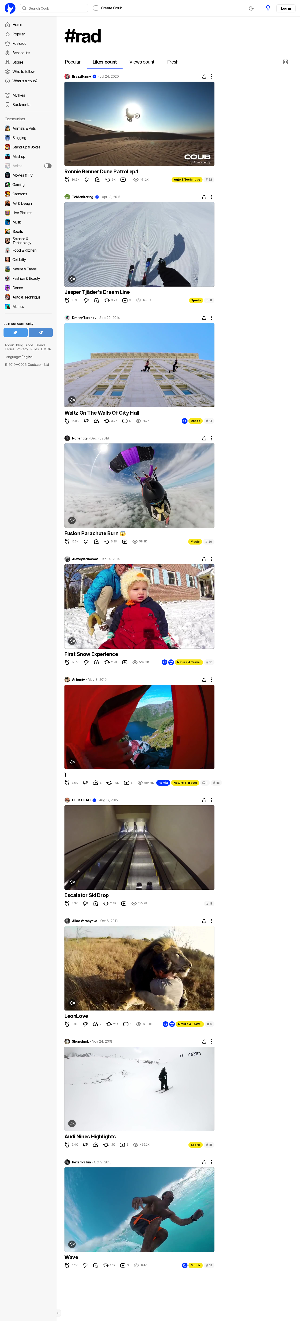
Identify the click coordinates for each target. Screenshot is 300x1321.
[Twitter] (16, 332)
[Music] (28, 222)
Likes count (105, 62)
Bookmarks (21, 104)
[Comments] (97, 179)
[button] (286, 62)
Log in (286, 8)
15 (209, 662)
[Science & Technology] (28, 241)
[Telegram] (41, 332)
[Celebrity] (28, 259)
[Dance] (28, 287)
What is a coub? (24, 81)
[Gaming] (28, 184)
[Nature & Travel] (28, 269)
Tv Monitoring (82, 197)
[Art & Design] (28, 203)
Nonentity (79, 438)
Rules (34, 349)
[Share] (204, 76)
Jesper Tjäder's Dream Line (97, 292)
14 (209, 421)
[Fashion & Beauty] (28, 278)
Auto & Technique (187, 179)
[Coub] (10, 8)
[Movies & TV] (28, 175)
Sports (196, 300)
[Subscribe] (48, 165)
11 (209, 300)
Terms (9, 349)
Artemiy (78, 679)
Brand (40, 345)
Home (17, 24)
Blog (19, 345)
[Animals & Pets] (28, 128)
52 (209, 180)
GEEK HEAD (81, 800)
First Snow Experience (91, 654)
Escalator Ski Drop (86, 895)
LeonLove (76, 1016)
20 (208, 542)
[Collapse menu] (58, 1313)
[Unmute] (72, 279)
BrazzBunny (81, 76)
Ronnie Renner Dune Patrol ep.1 (101, 171)
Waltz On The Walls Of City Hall (101, 413)
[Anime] (28, 165)
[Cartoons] (28, 194)
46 (216, 783)
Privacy (22, 349)
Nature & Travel (189, 662)
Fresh (173, 62)
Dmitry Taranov (84, 317)
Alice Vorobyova (84, 921)
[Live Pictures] (28, 212)
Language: (19, 357)
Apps (30, 345)
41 (209, 1145)
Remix (163, 782)
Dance (195, 421)
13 (209, 903)
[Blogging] (28, 137)
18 (209, 1265)
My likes (18, 95)
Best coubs (21, 52)
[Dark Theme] (251, 8)
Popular (18, 34)
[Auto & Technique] (28, 297)
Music (195, 541)
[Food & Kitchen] (28, 250)
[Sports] (28, 231)
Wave (71, 1257)
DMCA (46, 349)
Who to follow (23, 71)
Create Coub (111, 8)
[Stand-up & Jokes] (28, 147)
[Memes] (28, 306)
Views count (141, 62)
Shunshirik (80, 1041)
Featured (19, 43)
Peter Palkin (81, 1162)
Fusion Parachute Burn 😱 (95, 533)
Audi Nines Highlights (90, 1136)
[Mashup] (28, 156)
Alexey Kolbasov (85, 559)
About (9, 345)
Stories (17, 62)
